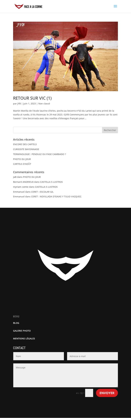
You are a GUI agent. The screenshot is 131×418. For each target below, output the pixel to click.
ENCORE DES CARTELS (25, 144)
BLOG (16, 322)
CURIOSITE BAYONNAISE (26, 149)
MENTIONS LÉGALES (24, 338)
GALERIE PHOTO (22, 330)
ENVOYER (107, 393)
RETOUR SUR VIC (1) (32, 98)
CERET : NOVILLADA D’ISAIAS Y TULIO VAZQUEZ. (56, 196)
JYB (19, 103)
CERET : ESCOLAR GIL (42, 191)
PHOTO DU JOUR (22, 159)
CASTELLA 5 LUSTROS (51, 181)
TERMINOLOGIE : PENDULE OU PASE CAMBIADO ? (39, 154)
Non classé (44, 103)
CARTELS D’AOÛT (22, 163)
